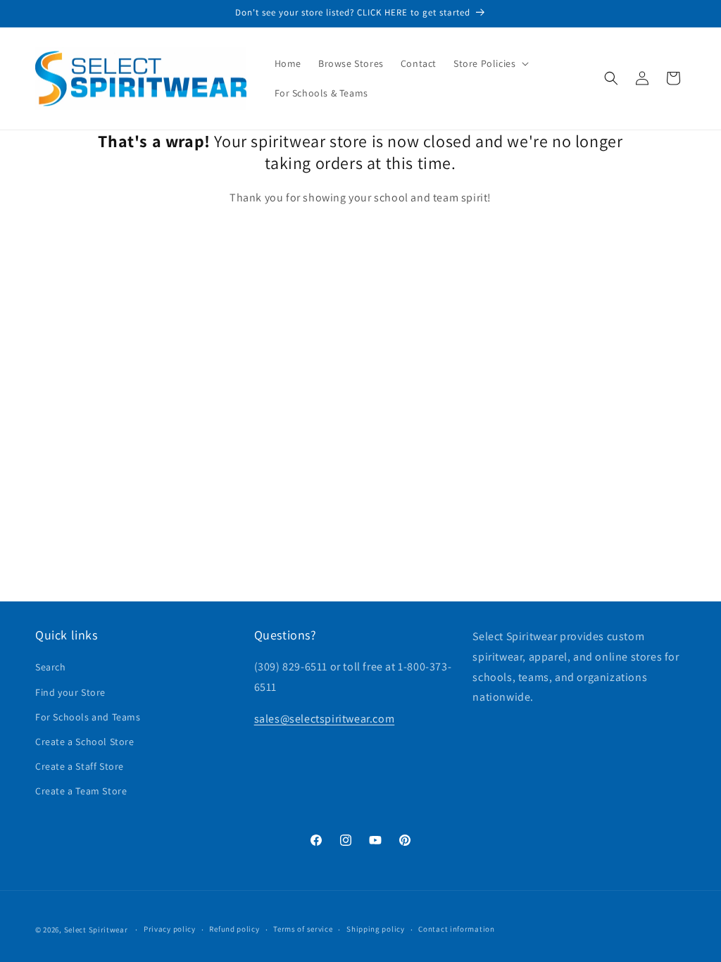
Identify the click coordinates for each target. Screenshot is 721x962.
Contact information (456, 929)
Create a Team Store (81, 791)
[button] (489, 63)
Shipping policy (375, 929)
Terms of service (302, 929)
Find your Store (70, 692)
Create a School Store (84, 741)
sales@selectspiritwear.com (324, 718)
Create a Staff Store (79, 766)
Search (50, 667)
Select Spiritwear (96, 930)
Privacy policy (170, 929)
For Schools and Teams (88, 717)
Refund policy (234, 929)
